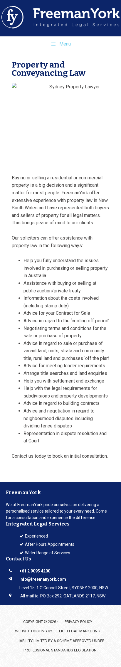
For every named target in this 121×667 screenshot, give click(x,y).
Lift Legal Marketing (79, 631)
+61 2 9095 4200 (34, 571)
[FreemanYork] (60, 18)
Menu (65, 44)
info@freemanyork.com (42, 579)
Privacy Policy (78, 621)
